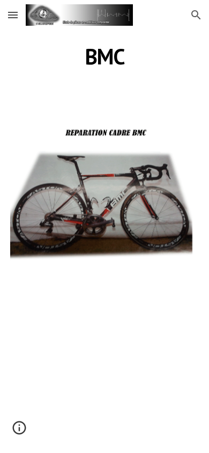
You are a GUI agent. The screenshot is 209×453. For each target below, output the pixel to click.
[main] (104, 56)
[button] (13, 15)
